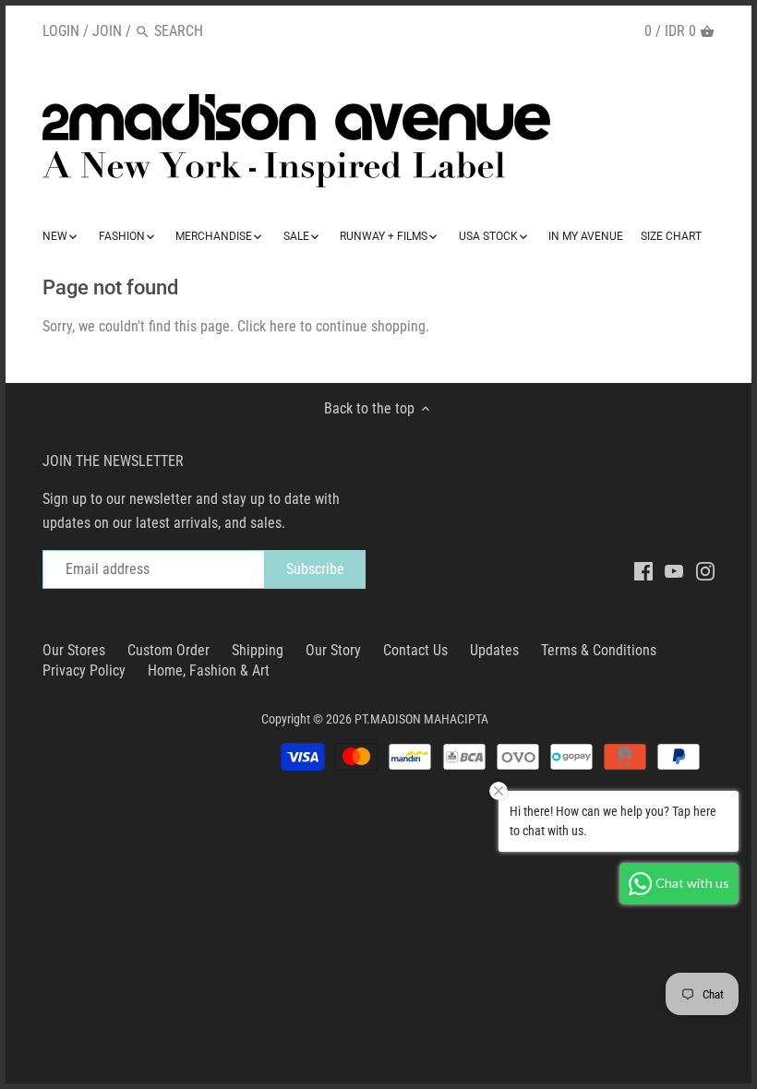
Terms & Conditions (598, 650)
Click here (266, 326)
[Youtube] (674, 570)
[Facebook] (643, 570)
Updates (494, 650)
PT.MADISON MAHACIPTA (421, 719)
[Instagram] (705, 570)
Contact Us (415, 650)
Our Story (333, 650)
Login (60, 31)
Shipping (257, 650)
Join (107, 31)
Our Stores (73, 650)
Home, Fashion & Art (209, 670)
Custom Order (168, 650)
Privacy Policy (84, 670)
